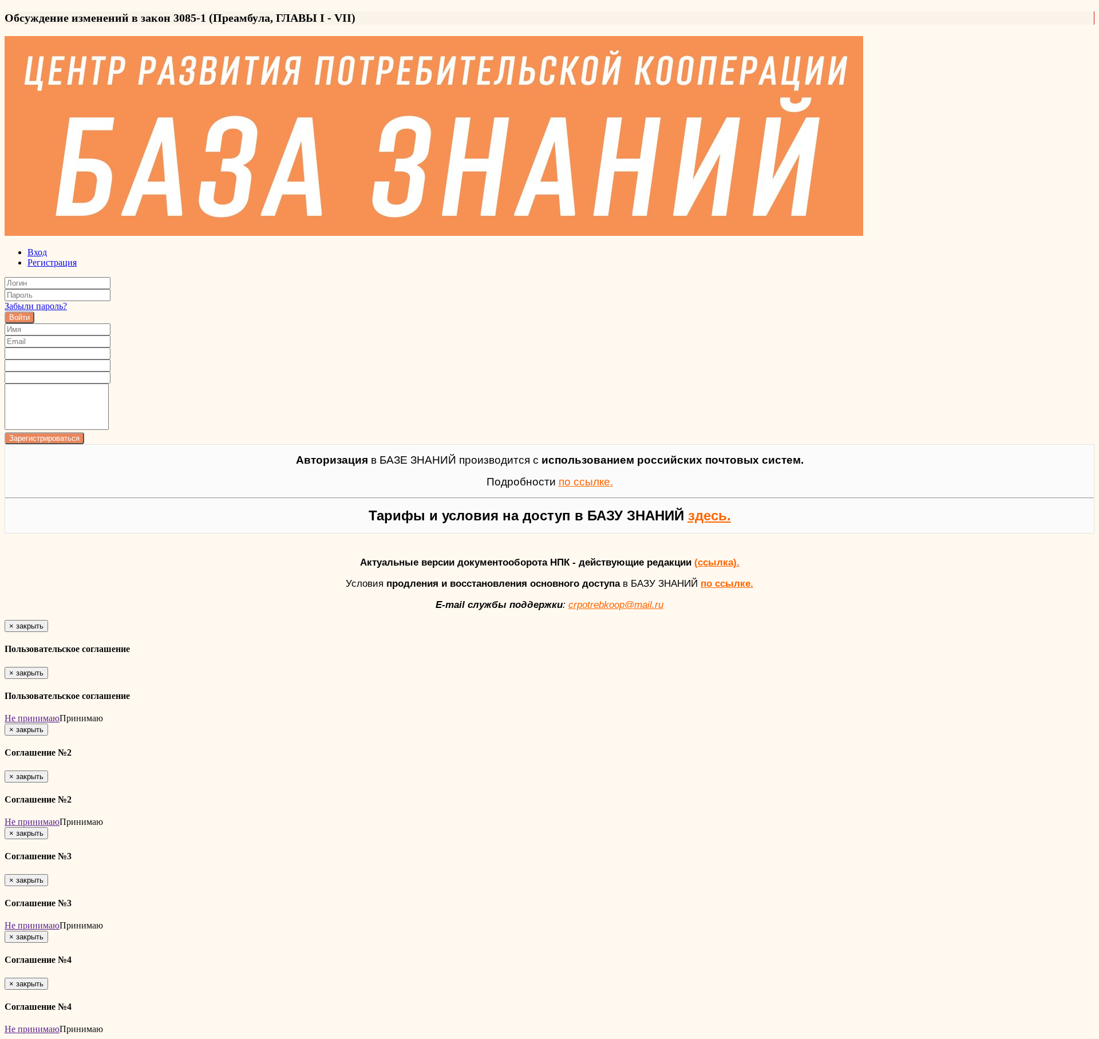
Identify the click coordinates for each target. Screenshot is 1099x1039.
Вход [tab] (37, 252)
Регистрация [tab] (52, 262)
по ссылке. (727, 583)
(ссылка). (717, 562)
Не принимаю (32, 718)
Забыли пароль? (36, 306)
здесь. (709, 515)
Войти (19, 317)
